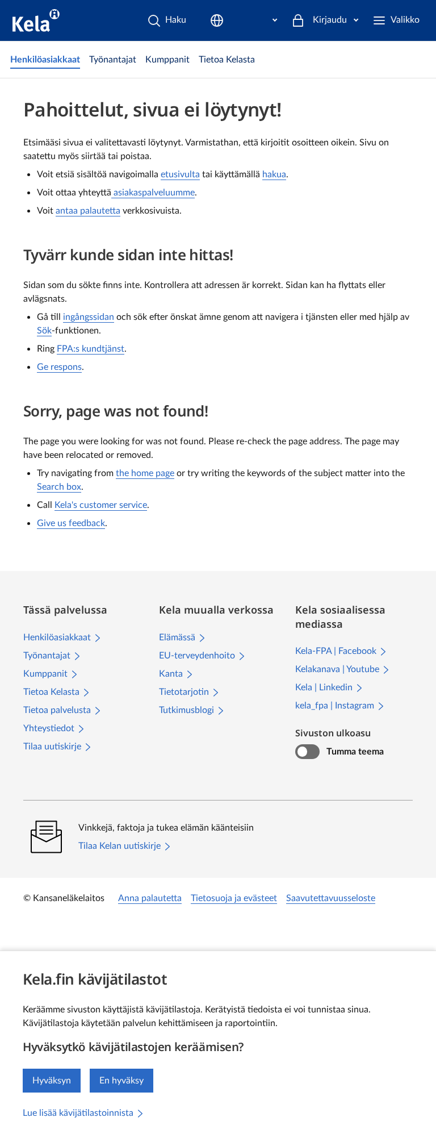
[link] (45, 59)
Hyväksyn (51, 1080)
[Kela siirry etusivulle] (36, 20)
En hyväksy (121, 1080)
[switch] (307, 751)
